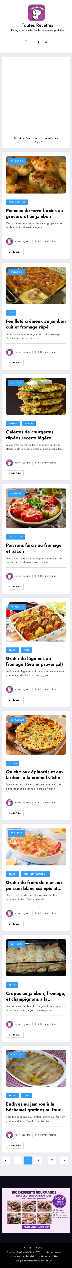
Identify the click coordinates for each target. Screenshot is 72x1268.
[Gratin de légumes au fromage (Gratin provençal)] (36, 621)
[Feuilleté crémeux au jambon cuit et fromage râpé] (36, 285)
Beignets (13, 423)
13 (52, 1160)
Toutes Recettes (37, 25)
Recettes (29, 423)
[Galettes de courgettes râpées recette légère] (36, 396)
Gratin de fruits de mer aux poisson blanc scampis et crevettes (34, 885)
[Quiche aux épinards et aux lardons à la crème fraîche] (36, 734)
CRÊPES (12, 985)
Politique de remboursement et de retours (33, 1260)
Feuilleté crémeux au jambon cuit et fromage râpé (36, 324)
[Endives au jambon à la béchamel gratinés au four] (36, 1068)
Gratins (12, 650)
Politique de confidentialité (22, 1256)
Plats (11, 313)
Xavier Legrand (23, 241)
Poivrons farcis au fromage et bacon (34, 548)
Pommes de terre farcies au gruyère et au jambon (34, 213)
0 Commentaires (47, 241)
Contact (39, 1247)
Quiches (13, 763)
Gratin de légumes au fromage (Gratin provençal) (34, 661)
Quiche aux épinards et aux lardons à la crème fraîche (35, 775)
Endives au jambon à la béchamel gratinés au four (33, 1107)
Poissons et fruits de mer (36, 874)
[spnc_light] (46, 42)
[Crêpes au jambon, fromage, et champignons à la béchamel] (36, 957)
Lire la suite (15, 251)
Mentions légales (53, 1252)
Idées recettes (15, 537)
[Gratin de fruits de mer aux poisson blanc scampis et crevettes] (36, 846)
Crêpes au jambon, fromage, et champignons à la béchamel (35, 996)
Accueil (27, 1247)
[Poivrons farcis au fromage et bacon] (36, 508)
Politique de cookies (48, 1256)
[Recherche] (38, 42)
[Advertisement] (36, 98)
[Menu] (26, 42)
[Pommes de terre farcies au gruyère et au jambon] (36, 174)
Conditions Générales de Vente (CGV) (23, 1252)
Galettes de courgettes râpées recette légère (29, 435)
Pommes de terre (17, 202)
